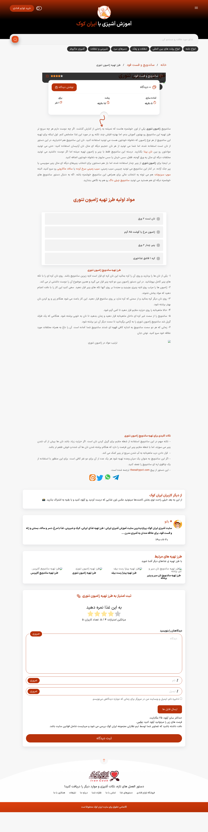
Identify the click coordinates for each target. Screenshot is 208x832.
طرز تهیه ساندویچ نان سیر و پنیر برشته (164, 577)
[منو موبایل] (196, 8)
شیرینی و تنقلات (99, 49)
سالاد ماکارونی (65, 169)
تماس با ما (111, 792)
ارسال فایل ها (169, 709)
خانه (163, 65)
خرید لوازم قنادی (22, 8)
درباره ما (84, 792)
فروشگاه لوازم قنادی (146, 792)
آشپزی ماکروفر (77, 49)
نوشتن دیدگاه (66, 87)
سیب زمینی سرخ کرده (88, 169)
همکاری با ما (59, 792)
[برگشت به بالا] (104, 760)
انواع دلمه (191, 49)
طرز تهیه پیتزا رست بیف (123, 573)
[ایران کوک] (104, 13)
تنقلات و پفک (139, 49)
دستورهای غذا (126, 792)
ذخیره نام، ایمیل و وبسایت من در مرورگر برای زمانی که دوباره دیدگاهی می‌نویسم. (135, 699)
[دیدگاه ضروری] (102, 670)
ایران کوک (86, 24)
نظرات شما (97, 792)
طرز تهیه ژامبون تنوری (84, 573)
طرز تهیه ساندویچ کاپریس (44, 573)
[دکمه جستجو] (15, 39)
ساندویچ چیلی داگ (119, 180)
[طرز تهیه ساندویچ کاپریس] (47, 569)
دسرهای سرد (120, 49)
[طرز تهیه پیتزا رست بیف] (128, 569)
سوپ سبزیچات (163, 175)
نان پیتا (148, 152)
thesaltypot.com (140, 470)
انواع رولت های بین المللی (166, 49)
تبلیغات (72, 792)
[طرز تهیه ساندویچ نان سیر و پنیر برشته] (163, 571)
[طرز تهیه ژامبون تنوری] (89, 569)
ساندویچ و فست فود (140, 65)
